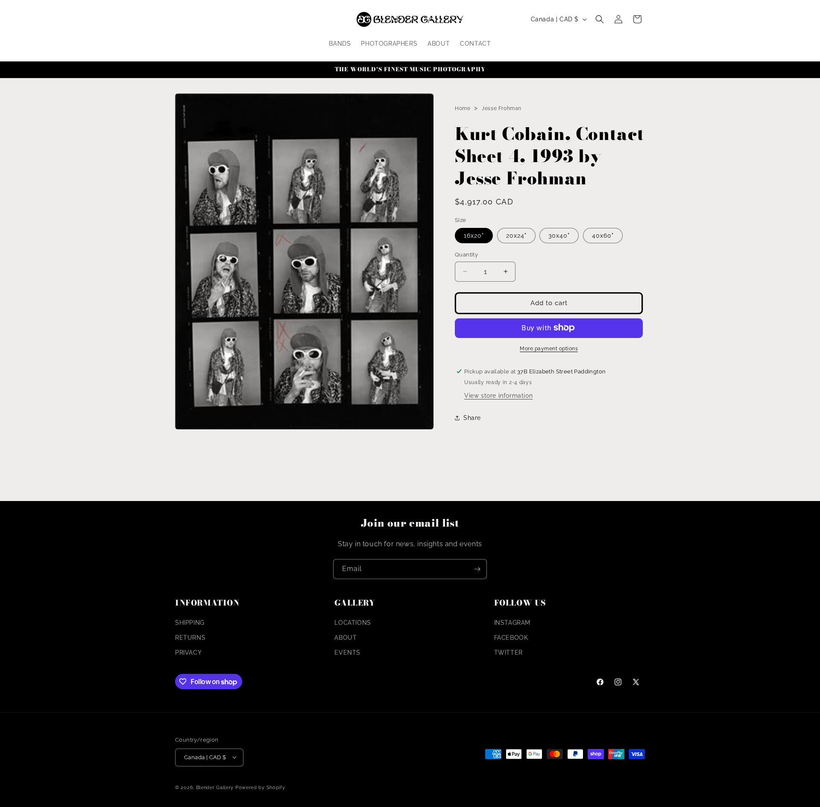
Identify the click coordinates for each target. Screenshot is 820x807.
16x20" (474, 235)
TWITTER (508, 652)
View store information (498, 395)
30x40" (559, 235)
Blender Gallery (215, 787)
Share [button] (472, 417)
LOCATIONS (352, 622)
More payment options (549, 348)
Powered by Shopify (260, 787)
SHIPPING (190, 622)
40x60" (603, 235)
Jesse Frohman (501, 108)
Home (462, 108)
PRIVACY (188, 652)
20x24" (516, 235)
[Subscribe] (477, 569)
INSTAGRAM (512, 622)
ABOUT (345, 637)
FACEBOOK (511, 637)
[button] (599, 19)
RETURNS (190, 637)
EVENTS (347, 652)
